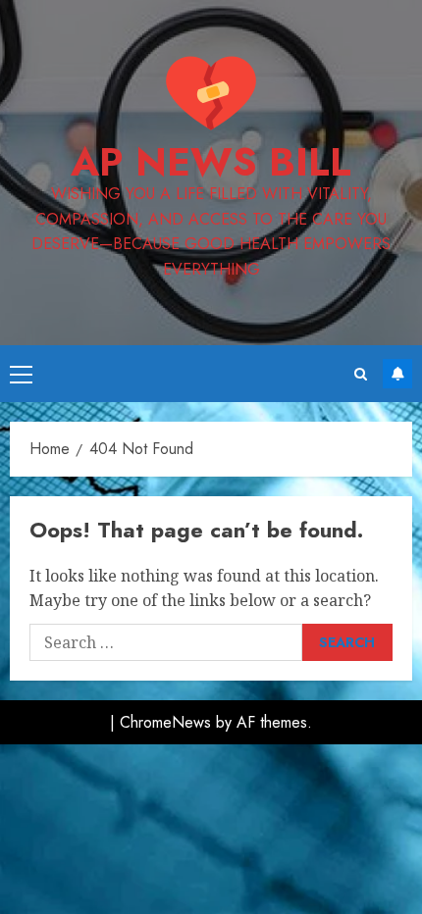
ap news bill (211, 161)
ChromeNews (165, 722)
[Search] (360, 374)
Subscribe (397, 373)
